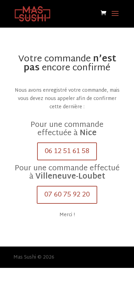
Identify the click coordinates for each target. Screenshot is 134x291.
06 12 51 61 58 (67, 151)
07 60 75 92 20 (67, 195)
